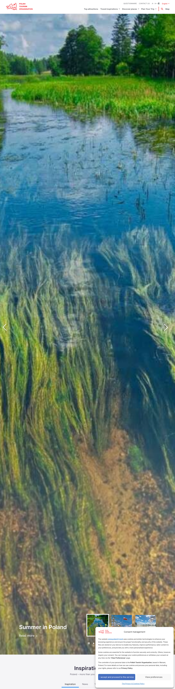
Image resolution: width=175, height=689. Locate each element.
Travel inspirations (109, 9)
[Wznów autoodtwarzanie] (94, 643)
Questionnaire (130, 3)
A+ (156, 3)
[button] (168, 327)
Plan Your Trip (147, 9)
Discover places (129, 9)
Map (167, 9)
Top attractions (91, 9)
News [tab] (85, 684)
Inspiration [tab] (70, 684)
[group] (98, 625)
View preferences (153, 677)
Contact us (144, 3)
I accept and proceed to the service (117, 677)
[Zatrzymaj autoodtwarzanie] (88, 643)
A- (153, 3)
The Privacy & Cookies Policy (133, 684)
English (166, 3)
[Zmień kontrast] (159, 3)
